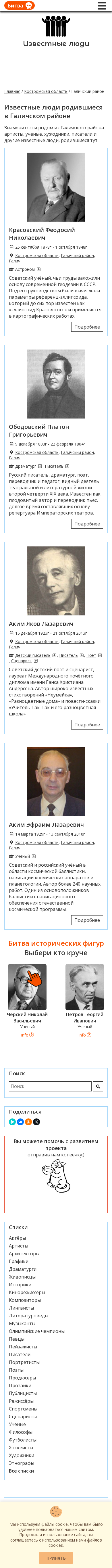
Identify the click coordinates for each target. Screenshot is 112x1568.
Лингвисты (21, 1308)
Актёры (17, 1238)
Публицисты (23, 1393)
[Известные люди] (56, 36)
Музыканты (22, 1323)
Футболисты (22, 1440)
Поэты (16, 1370)
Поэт (91, 655)
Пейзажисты (23, 1347)
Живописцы (22, 1277)
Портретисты (24, 1362)
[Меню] (102, 5)
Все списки (21, 1471)
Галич (14, 261)
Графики (18, 1261)
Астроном (25, 269)
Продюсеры (22, 1378)
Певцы (16, 1339)
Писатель (54, 466)
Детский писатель (33, 655)
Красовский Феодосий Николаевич (42, 233)
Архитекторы (24, 1253)
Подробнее (87, 327)
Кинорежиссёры (27, 1292)
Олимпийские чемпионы (37, 1331)
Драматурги (22, 1269)
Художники (21, 1455)
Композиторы (25, 1300)
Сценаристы (23, 1416)
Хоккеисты (21, 1447)
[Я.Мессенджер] (12, 1121)
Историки (20, 1284)
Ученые (17, 1424)
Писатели (19, 1354)
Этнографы (21, 1463)
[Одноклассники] (28, 1121)
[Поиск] (98, 1086)
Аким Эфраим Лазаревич (46, 824)
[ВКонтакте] (20, 1121)
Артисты (18, 1246)
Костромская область (45, 91)
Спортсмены (23, 1409)
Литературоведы (28, 1315)
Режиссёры (21, 1401)
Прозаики (20, 1385)
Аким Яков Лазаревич (41, 623)
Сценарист (21, 660)
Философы (20, 1432)
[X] (36, 1121)
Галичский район (77, 255)
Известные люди (56, 43)
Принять (56, 1558)
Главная (12, 91)
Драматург (25, 466)
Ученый (22, 856)
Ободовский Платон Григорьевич (39, 430)
